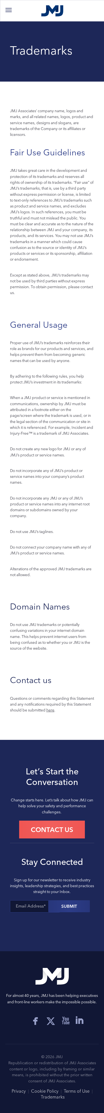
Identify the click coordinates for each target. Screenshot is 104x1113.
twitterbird (55, 1020)
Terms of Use (77, 1091)
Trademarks (53, 1097)
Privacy (19, 1091)
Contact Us (52, 829)
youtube (66, 1020)
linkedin (80, 1020)
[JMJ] (52, 10)
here (50, 710)
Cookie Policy (45, 1091)
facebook (35, 1020)
